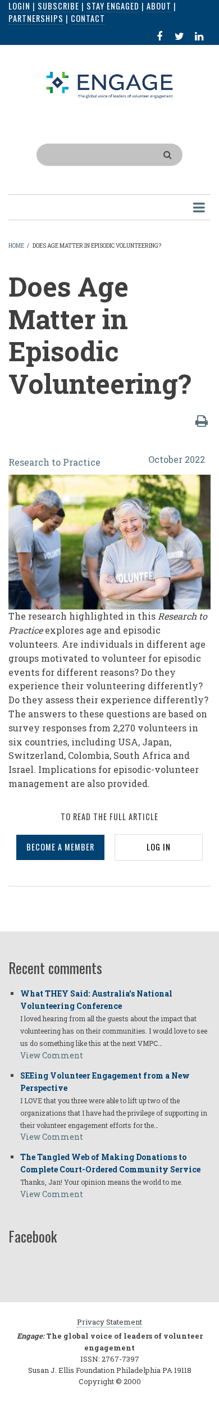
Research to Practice (54, 462)
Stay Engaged (112, 6)
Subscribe (58, 6)
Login (19, 6)
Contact (88, 18)
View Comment (51, 1055)
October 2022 (176, 459)
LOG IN (159, 847)
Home (16, 245)
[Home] (110, 84)
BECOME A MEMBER (60, 847)
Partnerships (35, 18)
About (159, 6)
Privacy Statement (109, 1322)
